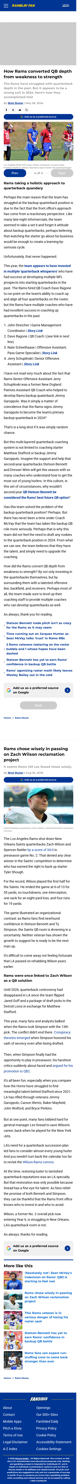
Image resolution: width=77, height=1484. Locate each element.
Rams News (22, 717)
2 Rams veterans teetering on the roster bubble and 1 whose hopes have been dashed (37, 649)
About (7, 1408)
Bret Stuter (15, 103)
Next (62, 173)
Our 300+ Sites (47, 1415)
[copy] (26, 110)
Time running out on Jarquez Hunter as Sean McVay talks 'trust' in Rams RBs (37, 636)
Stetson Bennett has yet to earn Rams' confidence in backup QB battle (36, 662)
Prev (15, 173)
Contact (9, 1415)
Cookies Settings (48, 1449)
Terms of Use (13, 1435)
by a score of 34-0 (40, 850)
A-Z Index (10, 1449)
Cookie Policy (46, 1435)
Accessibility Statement (53, 1442)
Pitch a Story (12, 1428)
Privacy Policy (46, 1428)
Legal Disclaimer (15, 1442)
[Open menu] (6, 5)
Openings (43, 1408)
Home (7, 717)
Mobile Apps (12, 1421)
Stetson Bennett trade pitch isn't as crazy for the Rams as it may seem (38, 625)
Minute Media (22, 1458)
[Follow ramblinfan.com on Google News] (67, 690)
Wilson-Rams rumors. (39, 1162)
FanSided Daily (47, 1421)
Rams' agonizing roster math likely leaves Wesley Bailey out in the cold (39, 673)
